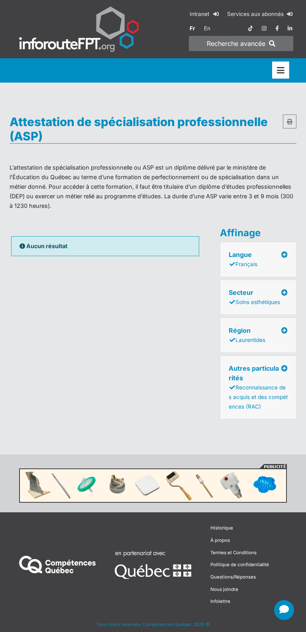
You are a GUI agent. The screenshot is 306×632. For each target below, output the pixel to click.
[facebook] (277, 28)
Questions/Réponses (233, 577)
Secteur (254, 296)
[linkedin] (290, 28)
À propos (220, 540)
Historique (221, 528)
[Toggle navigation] (280, 70)
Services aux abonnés (256, 14)
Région (247, 334)
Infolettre (220, 601)
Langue (243, 259)
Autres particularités (258, 387)
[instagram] (264, 28)
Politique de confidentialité (239, 564)
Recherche (236, 43)
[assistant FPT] (284, 610)
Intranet (200, 14)
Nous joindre (224, 589)
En (207, 28)
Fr (192, 28)
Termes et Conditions (233, 552)
